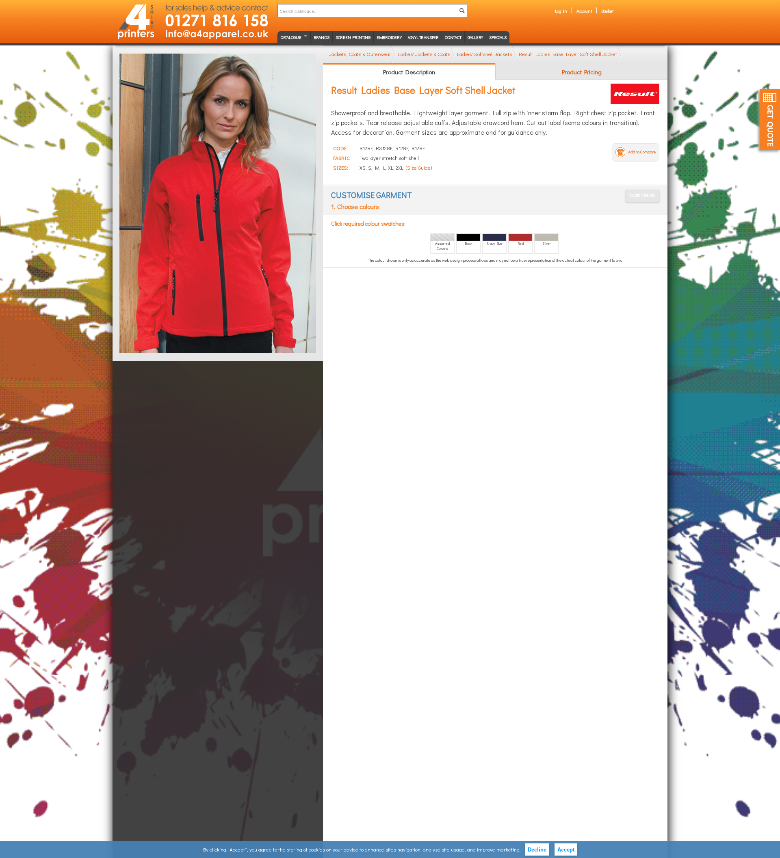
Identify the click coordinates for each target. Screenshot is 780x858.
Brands (321, 37)
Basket (607, 11)
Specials (497, 37)
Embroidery (389, 37)
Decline (537, 850)
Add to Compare (642, 152)
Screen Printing (353, 37)
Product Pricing (582, 72)
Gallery (475, 37)
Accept (565, 850)
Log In (561, 11)
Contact (453, 37)
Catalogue (291, 37)
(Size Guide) (419, 167)
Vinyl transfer (423, 37)
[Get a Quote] (770, 119)
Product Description (409, 72)
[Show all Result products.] (635, 94)
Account (584, 11)
